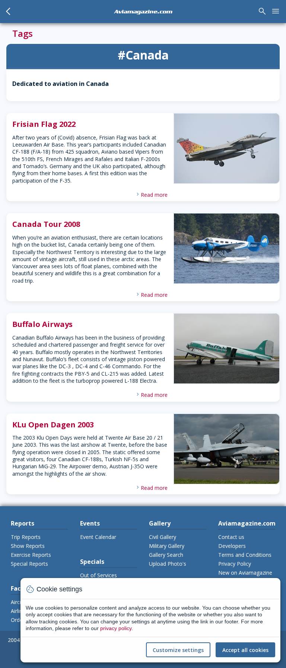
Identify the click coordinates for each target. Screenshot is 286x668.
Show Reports (28, 545)
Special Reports (29, 563)
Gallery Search (166, 554)
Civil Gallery (162, 536)
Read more (154, 194)
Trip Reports (26, 536)
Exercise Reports (31, 554)
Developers (232, 545)
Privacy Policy (234, 563)
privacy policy (115, 628)
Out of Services (98, 575)
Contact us (231, 536)
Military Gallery (166, 545)
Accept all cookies (245, 649)
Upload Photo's (167, 563)
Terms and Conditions (244, 554)
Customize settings (178, 649)
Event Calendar (98, 536)
